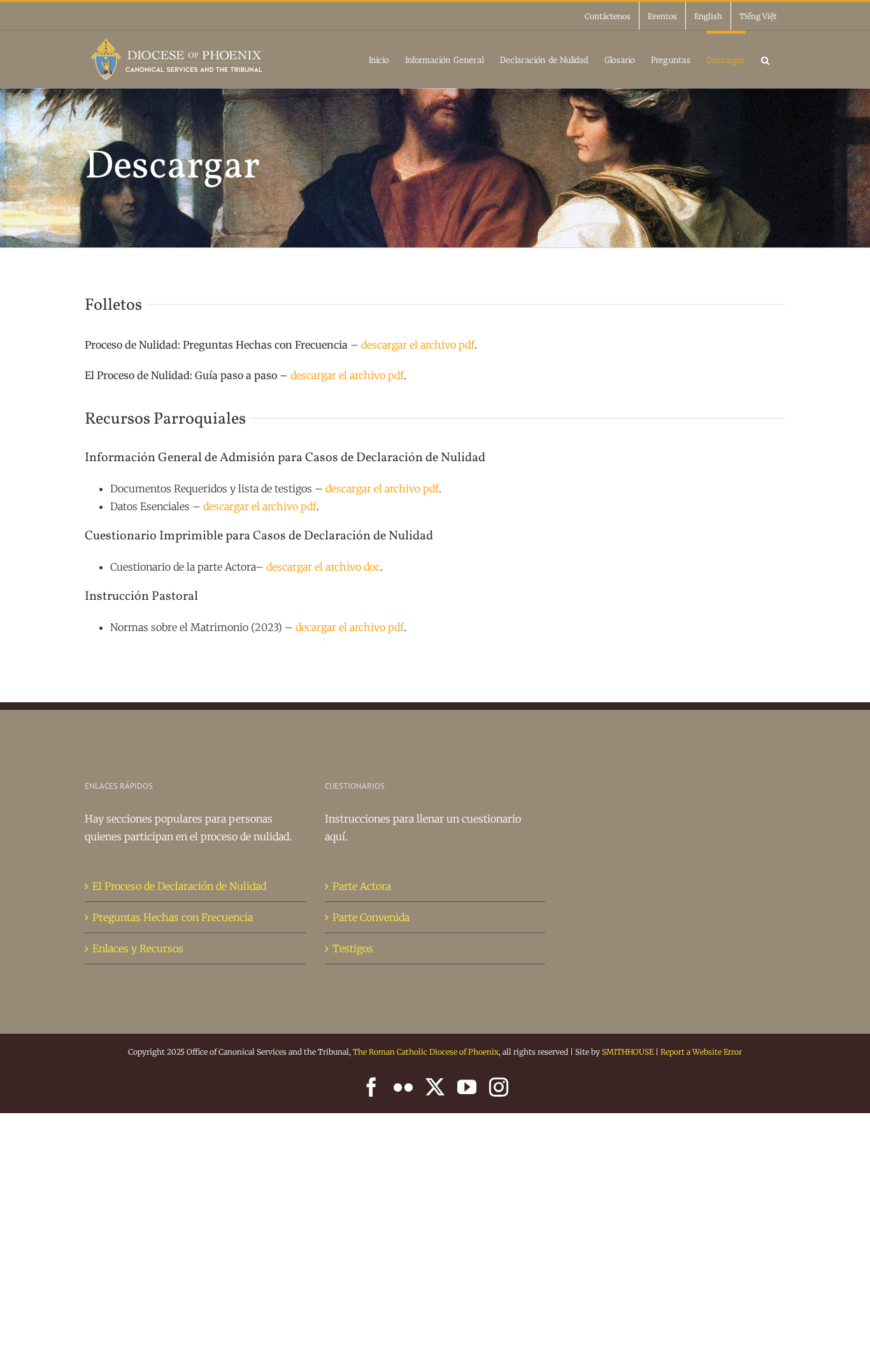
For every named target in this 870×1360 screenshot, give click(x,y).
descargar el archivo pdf (417, 344)
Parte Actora (361, 886)
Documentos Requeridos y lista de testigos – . (275, 488)
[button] (765, 59)
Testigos (352, 948)
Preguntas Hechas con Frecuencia (172, 917)
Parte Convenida (371, 917)
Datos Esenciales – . (214, 506)
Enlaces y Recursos (137, 948)
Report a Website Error (701, 1052)
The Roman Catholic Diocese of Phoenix (426, 1052)
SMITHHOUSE (627, 1052)
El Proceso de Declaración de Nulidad (179, 886)
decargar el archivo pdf (350, 627)
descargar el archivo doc (323, 566)
